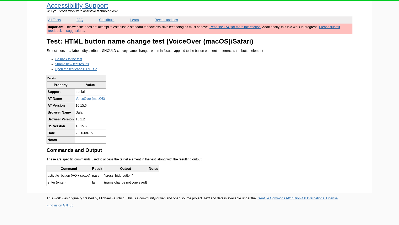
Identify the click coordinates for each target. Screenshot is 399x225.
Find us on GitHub (60, 205)
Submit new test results (72, 64)
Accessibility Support (77, 5)
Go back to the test (68, 59)
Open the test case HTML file (76, 69)
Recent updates (166, 20)
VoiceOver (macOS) (90, 98)
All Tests (54, 20)
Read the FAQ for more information (235, 27)
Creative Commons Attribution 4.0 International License (297, 198)
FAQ (79, 20)
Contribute (107, 20)
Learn (134, 20)
